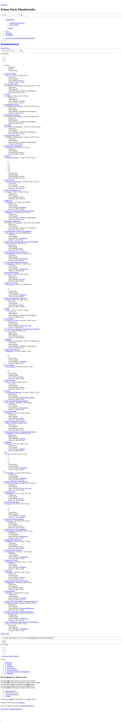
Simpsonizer (8, 570)
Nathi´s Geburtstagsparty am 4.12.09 (16, 298)
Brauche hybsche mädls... (12, 502)
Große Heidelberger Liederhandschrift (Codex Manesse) (22, 622)
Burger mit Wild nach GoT (13, 190)
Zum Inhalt (4, 5)
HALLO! (7, 390)
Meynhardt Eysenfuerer (14, 392)
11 (9, 169)
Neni (21, 197)
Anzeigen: (5, 638)
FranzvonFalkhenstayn (27, 608)
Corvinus (23, 598)
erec (8, 331)
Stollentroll (23, 238)
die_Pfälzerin (11, 366)
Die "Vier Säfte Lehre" (11, 84)
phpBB (10, 699)
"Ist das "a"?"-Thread (11, 283)
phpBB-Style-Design (27, 706)
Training (7, 308)
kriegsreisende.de (10, 492)
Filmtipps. (8, 156)
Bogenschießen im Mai (11, 272)
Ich (8, 243)
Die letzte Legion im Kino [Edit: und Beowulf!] (19, 611)
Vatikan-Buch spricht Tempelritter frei (16, 529)
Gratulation (8, 339)
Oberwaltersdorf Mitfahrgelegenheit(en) (16, 401)
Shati (21, 305)
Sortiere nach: (22, 638)
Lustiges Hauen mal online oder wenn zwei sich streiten (21, 241)
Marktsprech (8, 200)
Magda (9, 96)
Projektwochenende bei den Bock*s (15, 421)
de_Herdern (10, 233)
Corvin (9, 274)
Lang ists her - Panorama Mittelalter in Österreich (19, 211)
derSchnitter (10, 253)
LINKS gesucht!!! (10, 380)
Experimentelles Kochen (12, 104)
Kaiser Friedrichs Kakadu (12, 115)
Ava (8, 623)
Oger (21, 80)
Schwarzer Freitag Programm (13, 550)
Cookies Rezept (9, 180)
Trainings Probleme (10, 74)
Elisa (21, 377)
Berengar (10, 413)
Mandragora (24, 408)
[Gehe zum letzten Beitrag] (24, 80)
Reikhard (23, 295)
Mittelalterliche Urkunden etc (13, 540)
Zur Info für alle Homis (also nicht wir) (16, 262)
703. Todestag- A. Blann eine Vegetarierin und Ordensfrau (22, 329)
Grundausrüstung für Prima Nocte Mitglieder (18, 231)
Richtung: (42, 638)
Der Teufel (8, 125)
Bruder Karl (10, 264)
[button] (5, 62)
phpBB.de (22, 702)
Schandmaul (11, 531)
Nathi (9, 300)
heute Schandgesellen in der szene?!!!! (16, 252)
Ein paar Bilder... (10, 365)
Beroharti (10, 147)
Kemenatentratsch (10, 44)
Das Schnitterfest (10, 591)
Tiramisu (7, 94)
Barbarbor (10, 351)
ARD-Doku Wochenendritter (13, 145)
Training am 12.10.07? (11, 560)
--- (5, 471)
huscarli (9, 444)
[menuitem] (16, 23)
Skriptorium (8, 442)
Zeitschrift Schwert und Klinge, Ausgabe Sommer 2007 (21, 601)
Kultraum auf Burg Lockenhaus (14, 519)
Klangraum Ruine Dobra (12, 135)
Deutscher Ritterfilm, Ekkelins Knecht (16, 481)
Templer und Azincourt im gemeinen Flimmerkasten (20, 432)
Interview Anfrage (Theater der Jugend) (16, 581)
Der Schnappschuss (10, 411)
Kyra (8, 423)
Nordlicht (10, 433)
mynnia (22, 577)
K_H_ (9, 75)
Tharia (9, 192)
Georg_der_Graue (12, 157)
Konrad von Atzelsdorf (14, 181)
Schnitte (22, 438)
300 (6, 452)
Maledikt (23, 567)
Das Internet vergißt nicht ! (13, 221)
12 (9, 171)
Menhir (22, 449)
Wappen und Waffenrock (12, 349)
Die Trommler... (9, 319)
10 (9, 168)
